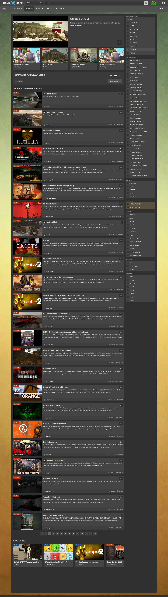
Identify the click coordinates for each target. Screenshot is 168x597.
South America (135, 252)
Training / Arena (136, 155)
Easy (131, 186)
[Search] (146, 3)
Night (132, 269)
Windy (132, 300)
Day (131, 262)
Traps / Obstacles (136, 159)
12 (87, 533)
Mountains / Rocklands (138, 131)
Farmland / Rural (136, 87)
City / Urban (134, 77)
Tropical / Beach (136, 162)
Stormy (132, 293)
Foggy (132, 280)
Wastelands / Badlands (138, 176)
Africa (132, 214)
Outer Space (134, 245)
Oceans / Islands (136, 135)
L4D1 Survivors (135, 204)
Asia (131, 218)
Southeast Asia (135, 255)
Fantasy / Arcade (136, 84)
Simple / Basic (135, 148)
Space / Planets (135, 152)
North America (135, 242)
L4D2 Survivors (135, 207)
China (132, 225)
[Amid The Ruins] (40, 31)
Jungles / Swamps (136, 111)
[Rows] (115, 75)
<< (42, 533)
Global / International (138, 94)
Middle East (134, 238)
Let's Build (134, 29)
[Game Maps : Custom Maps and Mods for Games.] (13, 3)
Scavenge (133, 46)
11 (82, 533)
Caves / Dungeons (136, 74)
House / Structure (137, 104)
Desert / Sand (135, 80)
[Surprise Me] (161, 8)
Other (132, 39)
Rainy (132, 287)
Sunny (132, 297)
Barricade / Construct (138, 67)
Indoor (132, 283)
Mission (132, 32)
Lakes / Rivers (135, 114)
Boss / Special (135, 70)
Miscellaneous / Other (138, 128)
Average (133, 183)
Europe (132, 228)
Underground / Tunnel (138, 165)
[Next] (119, 42)
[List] (111, 75)
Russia (132, 248)
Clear (132, 277)
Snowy (132, 290)
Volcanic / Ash (135, 172)
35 (95, 533)
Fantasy (133, 231)
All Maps (130, 19)
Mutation (133, 36)
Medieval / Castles (137, 121)
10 (77, 533)
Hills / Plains (134, 97)
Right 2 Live (134, 43)
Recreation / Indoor (137, 142)
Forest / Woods (136, 91)
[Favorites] (4, 9)
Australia (133, 221)
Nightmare (134, 196)
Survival (133, 49)
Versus (132, 53)
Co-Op (132, 26)
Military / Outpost (137, 125)
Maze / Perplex (135, 118)
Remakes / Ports (136, 145)
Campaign (133, 22)
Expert (132, 190)
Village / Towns (135, 169)
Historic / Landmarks (138, 101)
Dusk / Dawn (134, 266)
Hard (131, 193)
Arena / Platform (136, 63)
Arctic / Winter (135, 60)
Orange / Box (134, 138)
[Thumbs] (120, 75)
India (131, 235)
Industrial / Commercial (139, 108)
